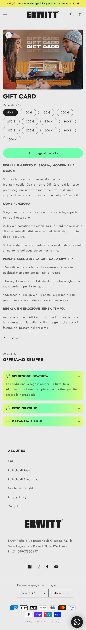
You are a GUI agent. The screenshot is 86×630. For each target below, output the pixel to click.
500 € (30, 130)
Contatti (13, 506)
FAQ (11, 461)
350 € (49, 121)
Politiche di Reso (19, 470)
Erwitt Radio (38, 622)
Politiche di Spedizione (23, 479)
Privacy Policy (17, 497)
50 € (10, 112)
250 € (11, 121)
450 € (11, 130)
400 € (67, 121)
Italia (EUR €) (29, 593)
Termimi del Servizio (21, 488)
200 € (65, 112)
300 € (30, 121)
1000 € (12, 139)
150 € (46, 112)
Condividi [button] (14, 338)
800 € (67, 130)
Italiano (57, 593)
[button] (5, 14)
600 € (49, 130)
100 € (28, 112)
